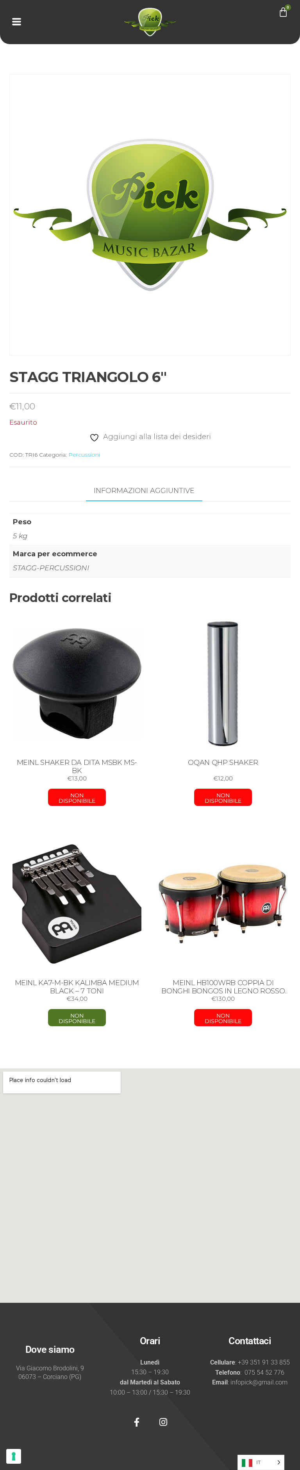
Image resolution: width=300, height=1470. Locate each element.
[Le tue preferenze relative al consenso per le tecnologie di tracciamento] (13, 1456)
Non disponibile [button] (77, 1018)
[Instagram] (163, 1422)
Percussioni (84, 454)
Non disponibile (77, 798)
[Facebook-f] (137, 1422)
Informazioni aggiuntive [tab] (144, 490)
